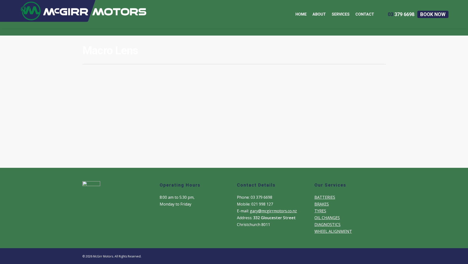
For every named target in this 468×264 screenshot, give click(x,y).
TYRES (320, 211)
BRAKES (321, 204)
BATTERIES (324, 197)
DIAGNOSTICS (327, 224)
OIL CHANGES (327, 217)
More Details (131, 122)
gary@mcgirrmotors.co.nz (273, 211)
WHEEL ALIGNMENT (333, 231)
